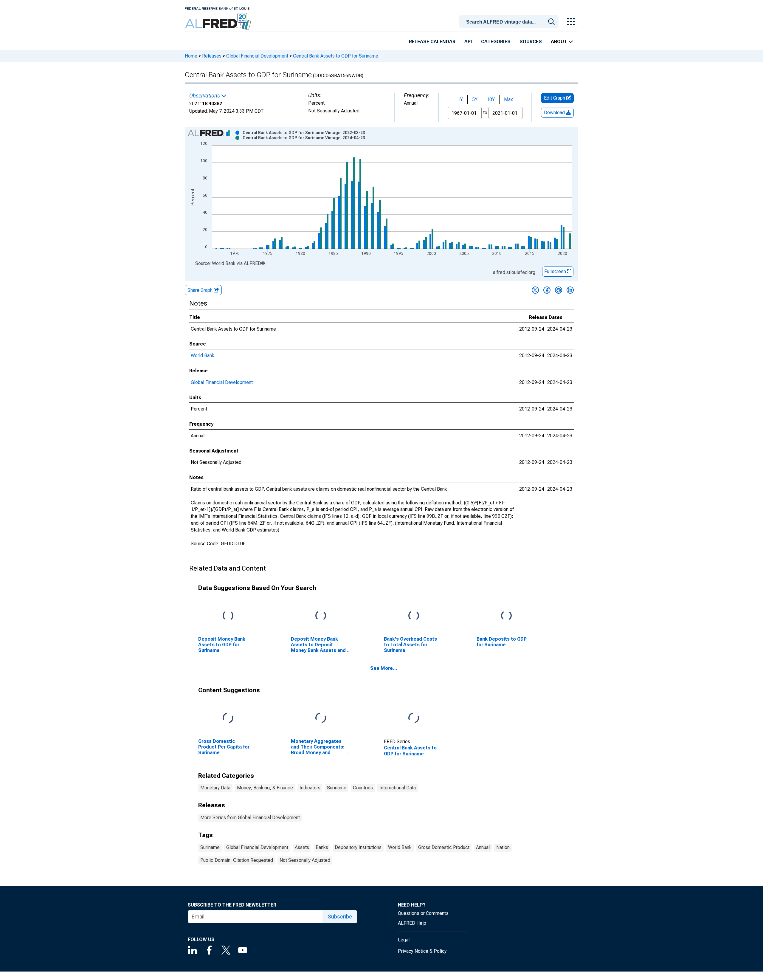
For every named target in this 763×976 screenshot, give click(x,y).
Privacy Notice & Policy (422, 951)
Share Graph (200, 290)
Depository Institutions (358, 847)
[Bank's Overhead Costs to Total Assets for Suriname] (413, 616)
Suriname (336, 788)
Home (191, 56)
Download (555, 112)
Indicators (310, 788)
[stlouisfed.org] (217, 8)
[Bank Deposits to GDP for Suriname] (506, 616)
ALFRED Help (412, 923)
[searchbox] (510, 22)
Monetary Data (215, 788)
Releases (211, 56)
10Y (491, 99)
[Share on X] (535, 290)
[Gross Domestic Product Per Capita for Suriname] (228, 718)
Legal (404, 940)
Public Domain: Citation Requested (236, 860)
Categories (496, 41)
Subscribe (340, 916)
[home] (218, 22)
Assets (302, 847)
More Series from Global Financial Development (250, 817)
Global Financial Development (257, 56)
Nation (503, 847)
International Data (397, 788)
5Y (474, 99)
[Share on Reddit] (558, 290)
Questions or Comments (423, 913)
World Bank (202, 355)
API (468, 41)
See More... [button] (383, 668)
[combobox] (510, 21)
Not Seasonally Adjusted (305, 860)
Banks (322, 847)
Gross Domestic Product (443, 847)
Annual (483, 847)
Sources (530, 41)
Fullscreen (555, 271)
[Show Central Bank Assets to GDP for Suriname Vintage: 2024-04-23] (304, 137)
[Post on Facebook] (546, 290)
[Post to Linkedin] (570, 290)
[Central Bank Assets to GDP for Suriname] (413, 718)
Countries (363, 788)
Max (508, 99)
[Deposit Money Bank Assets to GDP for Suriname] (228, 616)
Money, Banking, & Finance (265, 788)
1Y (460, 99)
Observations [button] (205, 95)
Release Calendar (432, 41)
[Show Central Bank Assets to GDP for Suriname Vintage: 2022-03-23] (304, 132)
